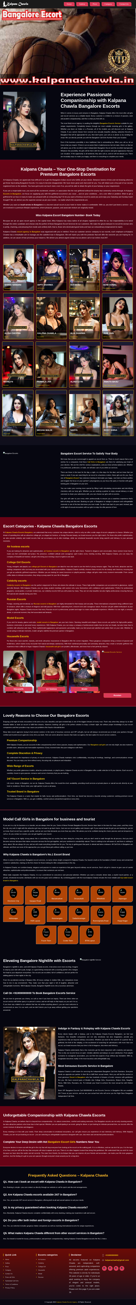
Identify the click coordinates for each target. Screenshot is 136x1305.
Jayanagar (122, 899)
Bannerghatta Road (100, 921)
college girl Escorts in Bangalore (44, 566)
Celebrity (41, 1263)
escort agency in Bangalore (28, 232)
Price (95, 4)
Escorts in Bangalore (12, 194)
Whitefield (101, 899)
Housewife (41, 1270)
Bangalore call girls (98, 745)
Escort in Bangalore (77, 1077)
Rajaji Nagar (123, 921)
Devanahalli (79, 899)
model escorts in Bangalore (47, 622)
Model (40, 1274)
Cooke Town (68, 941)
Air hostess (42, 1259)
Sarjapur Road (35, 901)
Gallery (82, 4)
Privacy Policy (10, 1288)
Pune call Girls (10, 1277)
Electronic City (13, 901)
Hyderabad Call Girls (12, 1281)
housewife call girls (53, 646)
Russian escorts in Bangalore (45, 604)
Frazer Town (46, 941)
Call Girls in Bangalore (96, 462)
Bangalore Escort (72, 478)
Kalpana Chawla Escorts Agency (66, 1302)
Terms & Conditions (11, 1284)
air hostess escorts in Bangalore (56, 551)
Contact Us (124, 4)
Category (108, 4)
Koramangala (57, 918)
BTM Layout (90, 941)
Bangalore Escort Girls (62, 1141)
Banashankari (57, 899)
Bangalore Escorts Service (110, 123)
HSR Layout (35, 921)
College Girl (42, 1266)
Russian (40, 1277)
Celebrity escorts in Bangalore (19, 585)
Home (69, 4)
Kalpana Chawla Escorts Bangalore (19, 532)
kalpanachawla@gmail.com (117, 1260)
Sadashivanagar (78, 918)
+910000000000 (111, 1255)
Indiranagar (13, 918)
